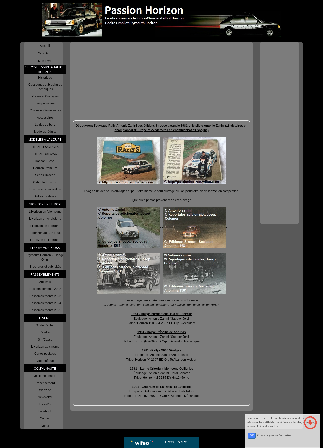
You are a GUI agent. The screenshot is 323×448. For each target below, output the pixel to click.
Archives (45, 282)
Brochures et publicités (45, 266)
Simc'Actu (44, 53)
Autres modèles (45, 196)
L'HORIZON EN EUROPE (45, 204)
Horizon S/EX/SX (45, 154)
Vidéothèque (45, 361)
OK (252, 435)
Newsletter (45, 397)
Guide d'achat (45, 325)
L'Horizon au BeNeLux (45, 233)
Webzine (45, 390)
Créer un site (176, 441)
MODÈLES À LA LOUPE (44, 139)
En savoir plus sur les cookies (274, 435)
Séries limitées (45, 175)
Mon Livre (45, 61)
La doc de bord (45, 124)
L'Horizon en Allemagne (45, 211)
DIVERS (44, 318)
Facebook (45, 411)
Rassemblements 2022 (45, 289)
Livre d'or (45, 404)
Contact (45, 418)
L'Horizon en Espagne (45, 226)
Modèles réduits (45, 131)
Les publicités (45, 103)
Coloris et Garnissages (45, 110)
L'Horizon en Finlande (45, 240)
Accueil (45, 46)
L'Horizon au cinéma (45, 346)
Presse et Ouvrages (45, 96)
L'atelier (45, 332)
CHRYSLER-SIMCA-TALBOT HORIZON (45, 69)
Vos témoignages (45, 376)
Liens (45, 425)
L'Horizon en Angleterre (45, 218)
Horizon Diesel (45, 161)
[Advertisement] (161, 82)
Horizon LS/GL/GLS (45, 147)
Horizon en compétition (45, 189)
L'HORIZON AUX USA (45, 248)
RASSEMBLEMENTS (45, 274)
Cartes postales (45, 353)
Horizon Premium (45, 168)
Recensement (45, 383)
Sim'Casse (45, 339)
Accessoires (45, 117)
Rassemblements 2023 (45, 296)
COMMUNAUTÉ (45, 368)
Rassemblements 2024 (45, 303)
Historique (45, 77)
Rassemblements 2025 (45, 310)
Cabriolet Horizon (45, 182)
